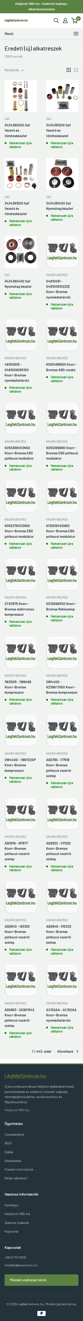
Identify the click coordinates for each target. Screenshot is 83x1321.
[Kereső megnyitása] (56, 20)
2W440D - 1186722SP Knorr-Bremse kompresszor (20, 765)
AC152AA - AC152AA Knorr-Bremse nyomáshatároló (61, 1015)
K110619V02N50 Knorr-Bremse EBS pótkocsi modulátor (60, 531)
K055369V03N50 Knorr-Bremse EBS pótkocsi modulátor (19, 453)
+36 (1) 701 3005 (15, 1257)
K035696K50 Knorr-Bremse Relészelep (61, 606)
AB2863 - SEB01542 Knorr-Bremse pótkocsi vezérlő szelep (19, 1018)
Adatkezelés (13, 1161)
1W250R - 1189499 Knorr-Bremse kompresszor (18, 687)
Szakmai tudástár (17, 1223)
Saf (7, 119)
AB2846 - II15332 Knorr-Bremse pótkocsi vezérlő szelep (58, 934)
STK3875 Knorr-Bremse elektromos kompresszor (19, 609)
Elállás (9, 1152)
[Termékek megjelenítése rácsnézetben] (69, 70)
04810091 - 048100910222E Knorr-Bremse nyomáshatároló (58, 289)
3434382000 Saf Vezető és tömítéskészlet (17, 130)
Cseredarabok (14, 1134)
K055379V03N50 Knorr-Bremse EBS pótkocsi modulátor (19, 531)
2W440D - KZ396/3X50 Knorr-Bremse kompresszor (62, 687)
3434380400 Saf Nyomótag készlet (18, 283)
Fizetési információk (19, 1169)
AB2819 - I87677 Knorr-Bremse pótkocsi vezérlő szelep (17, 851)
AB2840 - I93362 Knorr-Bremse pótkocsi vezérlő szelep (17, 934)
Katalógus (12, 1205)
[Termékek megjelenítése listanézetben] (76, 70)
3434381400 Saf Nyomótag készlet (59, 205)
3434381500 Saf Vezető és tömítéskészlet (17, 208)
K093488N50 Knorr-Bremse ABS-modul (61, 367)
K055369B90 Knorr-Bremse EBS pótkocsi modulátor (62, 453)
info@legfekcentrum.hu (21, 1265)
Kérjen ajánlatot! (16, 1178)
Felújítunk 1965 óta (17, 1214)
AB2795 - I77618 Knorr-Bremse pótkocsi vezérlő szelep (58, 768)
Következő (65, 1051)
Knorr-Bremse (57, 275)
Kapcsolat (12, 1231)
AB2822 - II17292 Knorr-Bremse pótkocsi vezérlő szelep (58, 851)
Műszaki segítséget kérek (28, 1280)
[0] (74, 20)
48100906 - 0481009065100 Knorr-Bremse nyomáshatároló (17, 372)
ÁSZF (8, 1143)
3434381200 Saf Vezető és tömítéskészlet (58, 130)
